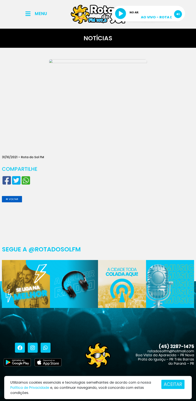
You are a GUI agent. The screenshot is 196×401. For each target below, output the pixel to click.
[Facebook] (20, 348)
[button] (12, 199)
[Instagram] (33, 348)
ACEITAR (173, 384)
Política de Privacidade (29, 387)
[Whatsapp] (46, 348)
